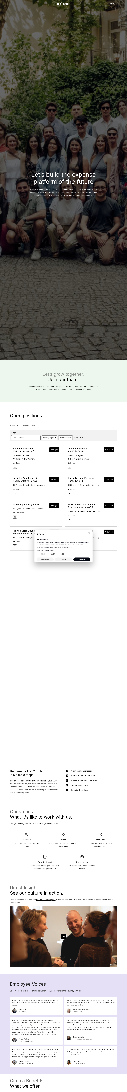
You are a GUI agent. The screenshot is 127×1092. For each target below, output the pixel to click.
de (15, 467)
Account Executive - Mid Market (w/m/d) (23, 450)
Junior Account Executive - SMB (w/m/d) (81, 479)
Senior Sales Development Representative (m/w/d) (82, 506)
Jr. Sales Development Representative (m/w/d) (25, 479)
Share (81, 438)
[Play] (63, 936)
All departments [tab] (15, 425)
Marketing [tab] (26, 425)
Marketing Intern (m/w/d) (26, 504)
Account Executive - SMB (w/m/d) (77, 450)
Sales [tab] (33, 425)
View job (54, 450)
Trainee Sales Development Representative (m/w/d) (27, 532)
